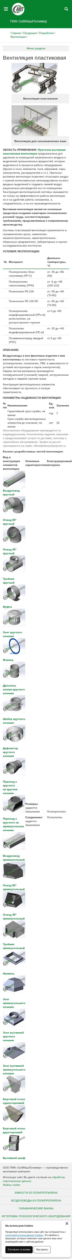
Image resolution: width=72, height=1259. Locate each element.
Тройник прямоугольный (14, 946)
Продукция (30, 33)
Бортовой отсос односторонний (14, 1101)
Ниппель (9, 973)
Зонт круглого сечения (12, 634)
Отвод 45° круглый (10, 551)
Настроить (42, 1249)
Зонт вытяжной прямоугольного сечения (14, 1069)
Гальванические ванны (36, 1208)
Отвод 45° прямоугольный (14, 916)
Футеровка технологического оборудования (36, 1216)
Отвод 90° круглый (10, 521)
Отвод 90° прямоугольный (14, 887)
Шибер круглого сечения (14, 720)
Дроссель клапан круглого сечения (14, 689)
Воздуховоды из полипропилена (36, 1200)
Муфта (7, 606)
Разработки (46, 33)
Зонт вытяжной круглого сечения (13, 1036)
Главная (16, 33)
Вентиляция (18, 36)
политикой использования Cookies (24, 1235)
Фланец (8, 659)
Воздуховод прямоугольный (14, 857)
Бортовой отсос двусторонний (14, 1130)
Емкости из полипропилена (36, 1192)
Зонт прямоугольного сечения (14, 1003)
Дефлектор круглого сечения (10, 752)
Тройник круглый (8, 580)
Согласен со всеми (19, 1249)
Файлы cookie (11, 1184)
